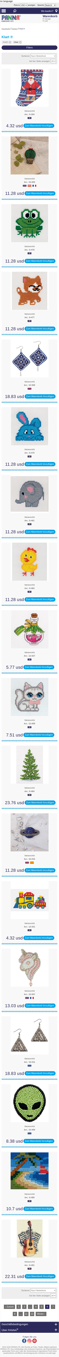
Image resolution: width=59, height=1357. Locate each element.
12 (32, 1314)
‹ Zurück (9, 1306)
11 (26, 1314)
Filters (29, 47)
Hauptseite (6, 29)
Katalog (15, 29)
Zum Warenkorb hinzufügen (39, 125)
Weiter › (41, 1314)
